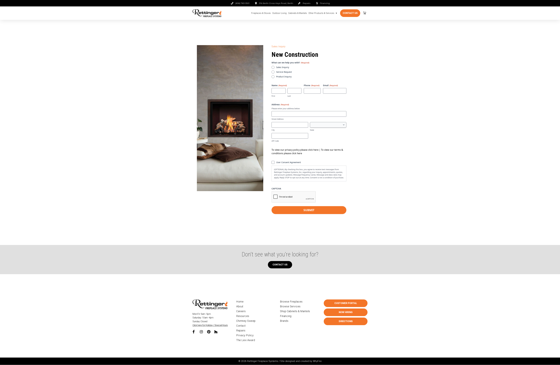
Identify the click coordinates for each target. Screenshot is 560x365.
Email (330, 85)
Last (289, 96)
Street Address (278, 119)
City (273, 130)
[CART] (364, 13)
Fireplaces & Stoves (261, 13)
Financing (286, 316)
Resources (242, 316)
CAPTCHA (276, 188)
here (315, 149)
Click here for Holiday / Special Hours (210, 325)
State (312, 130)
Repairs (240, 330)
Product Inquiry (284, 76)
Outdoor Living (279, 13)
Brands (284, 320)
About (239, 306)
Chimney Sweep (246, 320)
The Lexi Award (245, 340)
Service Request (284, 72)
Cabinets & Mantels (297, 13)
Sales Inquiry (282, 67)
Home (240, 301)
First (273, 96)
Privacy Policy (245, 335)
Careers (241, 311)
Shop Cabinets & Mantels (295, 311)
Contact (241, 325)
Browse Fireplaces (291, 301)
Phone (312, 85)
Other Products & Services (321, 13)
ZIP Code (275, 141)
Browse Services (290, 306)
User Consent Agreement (288, 162)
